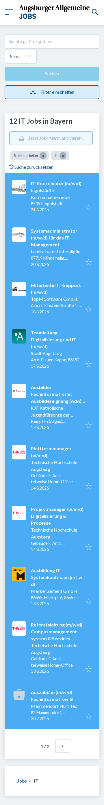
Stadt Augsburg (46, 353)
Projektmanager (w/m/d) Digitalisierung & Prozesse (57, 516)
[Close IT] (63, 155)
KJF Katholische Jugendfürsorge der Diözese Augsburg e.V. (53, 414)
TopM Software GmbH (54, 299)
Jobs (22, 780)
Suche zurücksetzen (33, 167)
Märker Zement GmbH (54, 591)
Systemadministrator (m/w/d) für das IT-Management (54, 237)
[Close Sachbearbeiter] (43, 155)
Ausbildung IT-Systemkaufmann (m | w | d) (58, 577)
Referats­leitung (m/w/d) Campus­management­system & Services (56, 631)
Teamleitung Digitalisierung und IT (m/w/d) (53, 339)
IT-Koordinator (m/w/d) (56, 183)
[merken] (88, 208)
